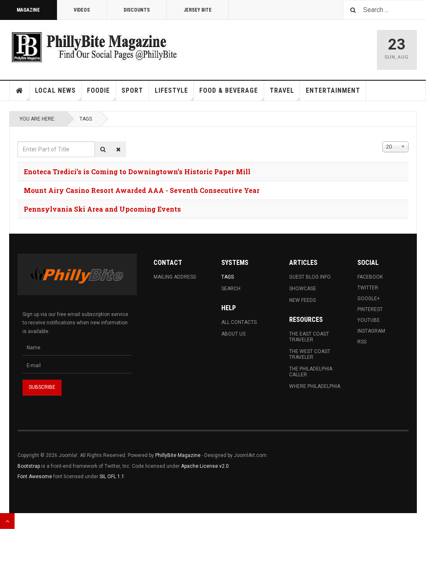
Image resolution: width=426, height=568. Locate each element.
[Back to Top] (7, 521)
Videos (82, 10)
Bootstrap (28, 466)
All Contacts (239, 322)
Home (20, 91)
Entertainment (333, 90)
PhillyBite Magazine (178, 455)
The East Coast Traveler (309, 337)
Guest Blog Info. (310, 277)
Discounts (137, 10)
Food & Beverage (228, 90)
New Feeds (302, 300)
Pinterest (370, 309)
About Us (233, 334)
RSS (362, 342)
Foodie (98, 90)
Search (230, 288)
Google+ (368, 298)
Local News (55, 90)
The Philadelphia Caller (310, 372)
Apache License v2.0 (205, 466)
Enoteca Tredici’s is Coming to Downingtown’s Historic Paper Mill (137, 171)
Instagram (371, 331)
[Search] (103, 149)
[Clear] (118, 149)
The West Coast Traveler (309, 354)
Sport (132, 90)
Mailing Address (175, 277)
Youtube (368, 320)
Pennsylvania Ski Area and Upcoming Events (102, 209)
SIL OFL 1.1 (111, 476)
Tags (85, 119)
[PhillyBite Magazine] (94, 47)
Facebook (370, 277)
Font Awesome (34, 476)
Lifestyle (171, 90)
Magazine (28, 10)
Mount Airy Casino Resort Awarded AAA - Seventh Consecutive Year (142, 190)
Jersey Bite (197, 10)
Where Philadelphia (314, 386)
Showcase (302, 288)
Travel (282, 90)
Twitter (367, 288)
